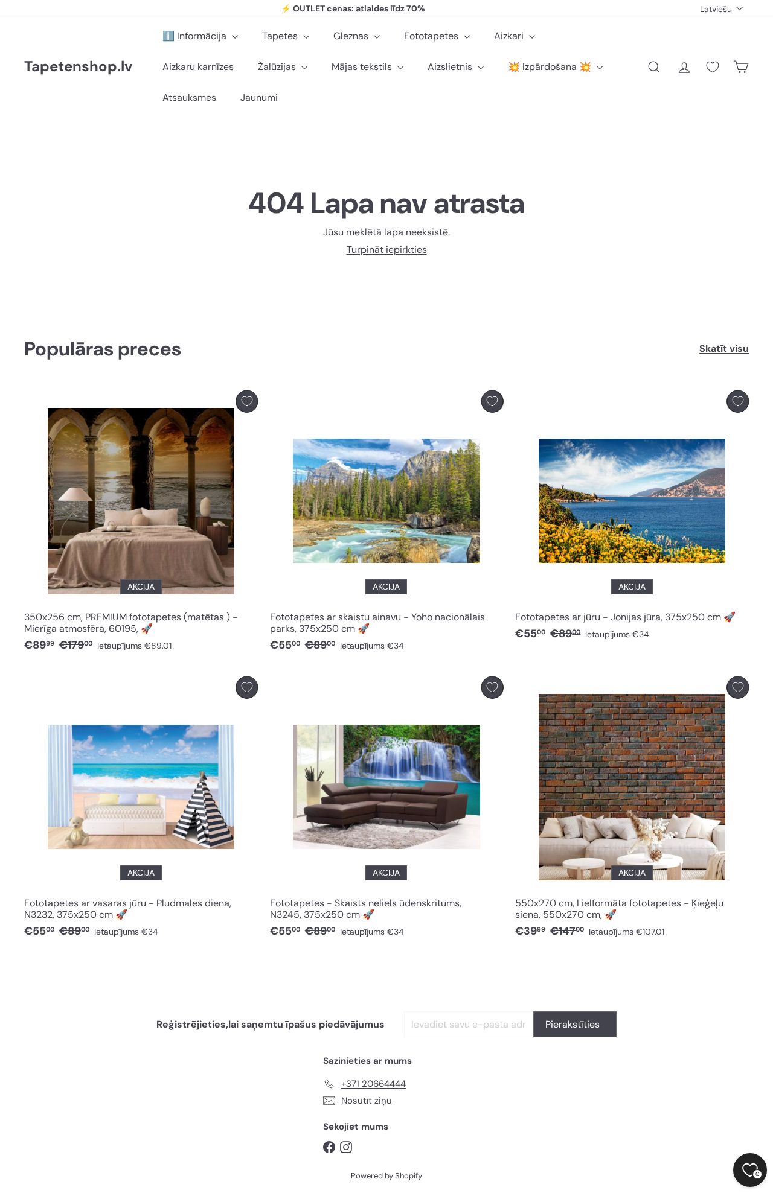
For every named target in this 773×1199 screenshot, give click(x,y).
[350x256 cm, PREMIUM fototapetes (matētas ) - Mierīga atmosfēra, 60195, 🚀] (141, 524)
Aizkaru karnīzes (198, 66)
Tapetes (281, 36)
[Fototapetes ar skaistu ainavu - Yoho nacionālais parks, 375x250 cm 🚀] (387, 524)
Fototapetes (432, 36)
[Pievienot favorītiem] (247, 401)
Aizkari (510, 36)
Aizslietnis (451, 66)
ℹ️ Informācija (195, 36)
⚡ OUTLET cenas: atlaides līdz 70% (353, 8)
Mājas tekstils (363, 66)
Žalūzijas (278, 66)
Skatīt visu (724, 348)
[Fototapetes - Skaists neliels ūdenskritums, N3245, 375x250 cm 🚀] (387, 810)
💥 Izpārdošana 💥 (551, 66)
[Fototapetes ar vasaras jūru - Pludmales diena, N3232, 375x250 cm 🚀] (141, 810)
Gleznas (352, 36)
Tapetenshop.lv (78, 66)
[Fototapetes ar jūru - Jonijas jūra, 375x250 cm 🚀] (632, 518)
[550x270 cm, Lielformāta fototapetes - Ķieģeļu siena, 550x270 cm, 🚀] (632, 810)
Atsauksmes (189, 97)
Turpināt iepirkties (387, 249)
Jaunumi (259, 97)
